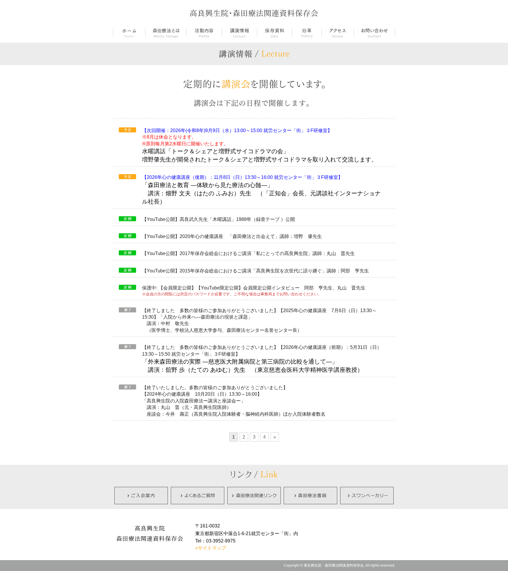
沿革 (306, 33)
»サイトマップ (210, 547)
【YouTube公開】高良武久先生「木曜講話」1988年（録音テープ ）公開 (218, 219)
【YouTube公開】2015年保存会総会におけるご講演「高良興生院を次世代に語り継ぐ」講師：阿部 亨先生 (255, 270)
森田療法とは (165, 33)
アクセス (337, 33)
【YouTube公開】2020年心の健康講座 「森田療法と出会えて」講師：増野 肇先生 (232, 236)
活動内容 (204, 33)
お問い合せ (374, 33)
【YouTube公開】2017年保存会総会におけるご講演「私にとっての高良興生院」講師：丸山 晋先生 (248, 253)
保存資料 (274, 33)
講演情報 (239, 33)
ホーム (129, 33)
